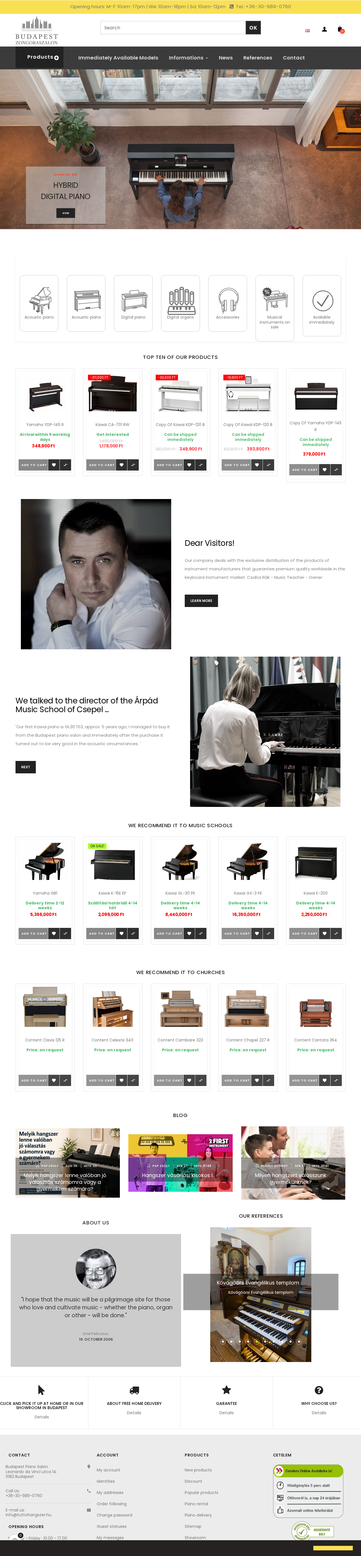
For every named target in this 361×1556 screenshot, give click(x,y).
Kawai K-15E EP (45, 893)
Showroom (195, 1537)
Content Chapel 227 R (180, 1040)
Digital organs (180, 317)
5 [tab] (256, 1342)
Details (42, 1417)
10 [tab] (299, 1342)
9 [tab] (290, 1342)
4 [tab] (248, 1342)
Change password (114, 1515)
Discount (193, 1481)
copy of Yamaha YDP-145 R (248, 426)
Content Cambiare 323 (112, 1040)
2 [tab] (231, 1342)
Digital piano (133, 317)
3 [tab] (240, 1342)
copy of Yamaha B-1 (315, 893)
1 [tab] (223, 1342)
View (65, 213)
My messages (110, 1537)
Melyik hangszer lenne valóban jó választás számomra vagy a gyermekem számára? (65, 1182)
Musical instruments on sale (275, 322)
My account (108, 1470)
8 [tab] (282, 1342)
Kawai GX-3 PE (180, 893)
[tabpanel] (261, 1294)
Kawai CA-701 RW (45, 425)
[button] (9, 1549)
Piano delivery (198, 1515)
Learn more (201, 600)
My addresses (110, 1492)
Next (25, 767)
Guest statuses (112, 1526)
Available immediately (321, 319)
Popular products (201, 1492)
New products (198, 1470)
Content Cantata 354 (247, 1040)
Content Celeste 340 (45, 1040)
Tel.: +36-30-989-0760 (263, 6)
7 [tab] (273, 1342)
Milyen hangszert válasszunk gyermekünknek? (290, 1179)
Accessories (227, 317)
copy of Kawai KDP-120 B (112, 425)
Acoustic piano (39, 317)
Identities (106, 1481)
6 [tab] (265, 1342)
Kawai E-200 (248, 893)
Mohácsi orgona (258, 1282)
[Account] (324, 30)
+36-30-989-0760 (24, 1495)
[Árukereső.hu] (313, 1531)
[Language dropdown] (308, 30)
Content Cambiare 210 (315, 1040)
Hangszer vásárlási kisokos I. (177, 1175)
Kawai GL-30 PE (112, 893)
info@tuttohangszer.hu (28, 1515)
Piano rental (196, 1504)
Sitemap (193, 1526)
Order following (112, 1504)
